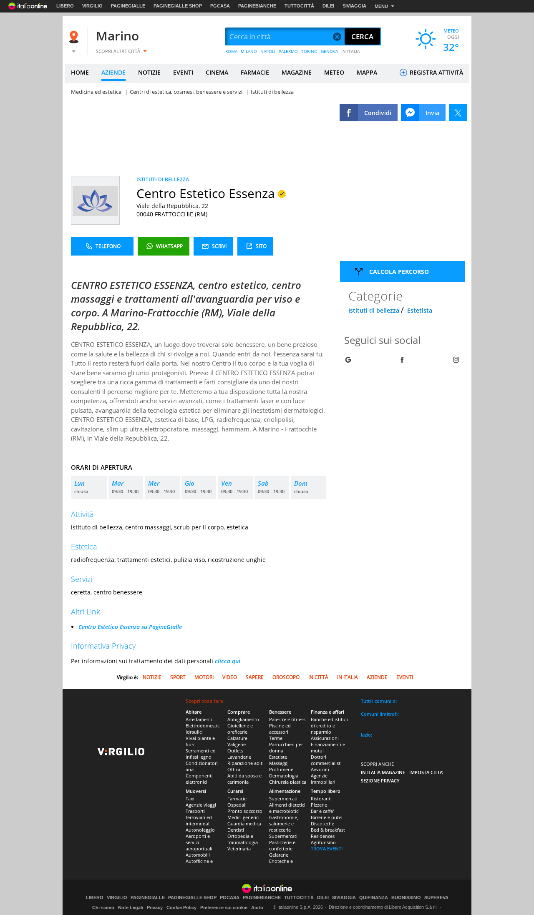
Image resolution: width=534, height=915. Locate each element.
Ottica (233, 769)
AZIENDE (113, 72)
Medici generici (243, 817)
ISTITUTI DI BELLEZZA (162, 179)
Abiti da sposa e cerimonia (244, 778)
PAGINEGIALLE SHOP (178, 5)
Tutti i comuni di (379, 701)
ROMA (231, 51)
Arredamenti (199, 719)
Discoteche (322, 823)
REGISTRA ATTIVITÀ (435, 72)
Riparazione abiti (245, 763)
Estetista (419, 310)
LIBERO (65, 5)
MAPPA (367, 72)
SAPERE (255, 677)
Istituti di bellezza (373, 310)
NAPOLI (267, 51)
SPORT (178, 677)
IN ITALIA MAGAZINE (383, 772)
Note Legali (130, 907)
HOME (80, 72)
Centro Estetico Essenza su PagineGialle (130, 627)
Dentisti (235, 830)
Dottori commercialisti (326, 760)
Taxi (190, 798)
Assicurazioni (325, 738)
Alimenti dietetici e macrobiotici (287, 808)
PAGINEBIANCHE (257, 5)
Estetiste (278, 757)
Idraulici (194, 732)
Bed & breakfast (328, 830)
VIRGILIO (92, 5)
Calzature (237, 738)
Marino (117, 35)
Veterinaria (239, 848)
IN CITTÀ (318, 677)
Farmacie (237, 798)
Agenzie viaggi (201, 805)
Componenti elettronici (199, 778)
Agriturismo (323, 842)
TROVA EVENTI (327, 848)
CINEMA (217, 72)
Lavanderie (239, 757)
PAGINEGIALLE (128, 5)
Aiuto (257, 907)
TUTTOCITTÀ (299, 5)
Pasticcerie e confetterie (282, 845)
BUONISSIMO (406, 897)
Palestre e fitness (287, 719)
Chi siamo (103, 907)
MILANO (249, 51)
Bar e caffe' (322, 811)
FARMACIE (255, 72)
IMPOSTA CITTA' (426, 772)
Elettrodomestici (203, 725)
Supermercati (283, 798)
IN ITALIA (350, 51)
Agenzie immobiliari (323, 778)
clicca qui (227, 661)
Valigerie (236, 744)
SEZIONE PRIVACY (380, 780)
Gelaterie (278, 855)
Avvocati (320, 769)
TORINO (309, 51)
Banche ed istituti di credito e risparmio (329, 725)
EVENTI (183, 72)
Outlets (235, 750)
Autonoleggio (200, 830)
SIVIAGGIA (354, 5)
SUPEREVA (436, 897)
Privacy (155, 907)
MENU (381, 6)
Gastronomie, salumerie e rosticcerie (283, 823)
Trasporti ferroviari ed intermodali (199, 817)
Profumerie (281, 769)
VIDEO (229, 677)
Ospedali (237, 805)
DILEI (328, 5)
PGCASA (220, 5)
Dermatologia (283, 775)
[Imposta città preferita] (75, 36)
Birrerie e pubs (326, 817)
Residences (323, 836)
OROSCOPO (286, 677)
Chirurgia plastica (287, 782)
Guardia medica (244, 823)
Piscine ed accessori (280, 728)
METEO (334, 72)
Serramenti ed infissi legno (201, 753)
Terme (275, 738)
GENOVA (329, 51)
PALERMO (288, 51)
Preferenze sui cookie (223, 907)
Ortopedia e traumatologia (242, 839)
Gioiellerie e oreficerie (240, 728)
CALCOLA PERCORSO (399, 272)
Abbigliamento (243, 719)
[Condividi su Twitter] (458, 112)
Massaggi (279, 763)
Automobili (198, 855)
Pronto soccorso (244, 811)
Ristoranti (321, 798)
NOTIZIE (149, 72)
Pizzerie (319, 805)
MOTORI (204, 677)
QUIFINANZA (373, 897)
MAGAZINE (297, 72)
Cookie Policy (181, 907)
